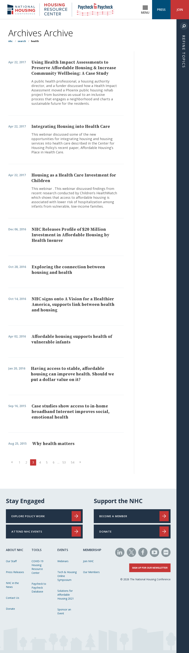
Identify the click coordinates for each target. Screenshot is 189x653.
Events (62, 550)
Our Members (91, 572)
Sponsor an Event (64, 611)
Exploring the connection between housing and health (68, 269)
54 (72, 462)
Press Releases (15, 572)
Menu (145, 13)
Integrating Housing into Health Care (70, 126)
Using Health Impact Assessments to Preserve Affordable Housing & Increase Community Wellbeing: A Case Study (73, 68)
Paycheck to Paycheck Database (39, 587)
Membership (92, 550)
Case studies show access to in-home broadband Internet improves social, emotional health (71, 411)
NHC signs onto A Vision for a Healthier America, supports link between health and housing (73, 304)
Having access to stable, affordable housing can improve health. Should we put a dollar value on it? (72, 374)
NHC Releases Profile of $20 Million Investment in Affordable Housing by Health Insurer (70, 235)
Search (22, 41)
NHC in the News (12, 585)
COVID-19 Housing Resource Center (37, 567)
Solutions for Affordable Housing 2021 (65, 594)
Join (180, 10)
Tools (37, 550)
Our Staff (11, 561)
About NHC (14, 550)
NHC (10, 41)
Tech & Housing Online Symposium (67, 576)
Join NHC (88, 561)
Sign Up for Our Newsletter (150, 567)
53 (64, 462)
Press (161, 10)
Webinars (62, 561)
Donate (10, 608)
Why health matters (53, 443)
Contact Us (12, 598)
